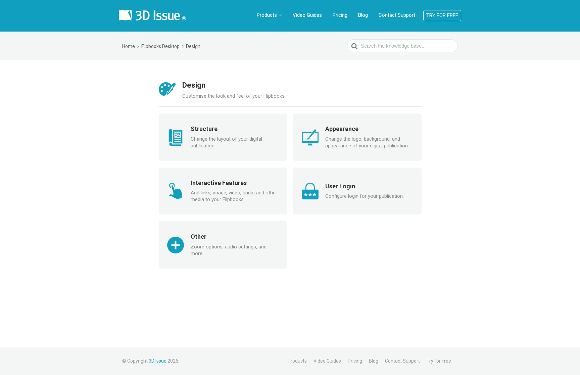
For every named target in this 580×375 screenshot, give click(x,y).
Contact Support (397, 15)
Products (267, 15)
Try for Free (442, 15)
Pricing (340, 15)
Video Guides (307, 15)
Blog (363, 15)
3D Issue (157, 361)
